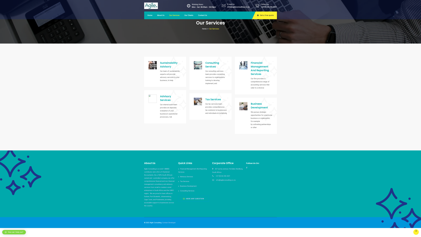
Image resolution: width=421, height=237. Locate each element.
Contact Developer (169, 223)
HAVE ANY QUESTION (195, 199)
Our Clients (188, 15)
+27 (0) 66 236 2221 (269, 7)
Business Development (188, 186)
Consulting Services (187, 191)
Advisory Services (186, 177)
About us (160, 15)
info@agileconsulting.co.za (238, 7)
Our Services (174, 15)
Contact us (202, 15)
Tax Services (213, 99)
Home (149, 15)
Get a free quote (267, 15)
